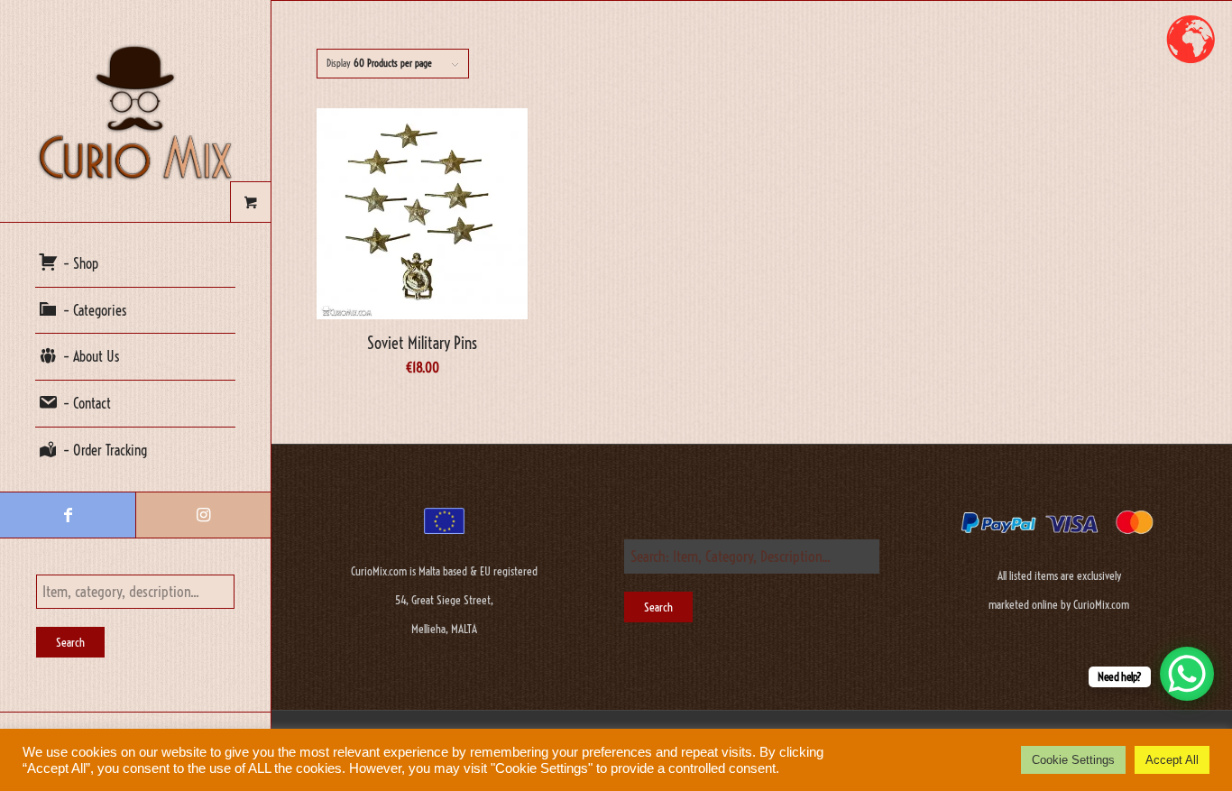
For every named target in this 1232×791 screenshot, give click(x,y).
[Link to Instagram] (203, 515)
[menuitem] (135, 264)
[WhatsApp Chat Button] (1187, 674)
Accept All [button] (1172, 760)
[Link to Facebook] (67, 515)
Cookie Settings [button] (1073, 760)
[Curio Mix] (135, 111)
